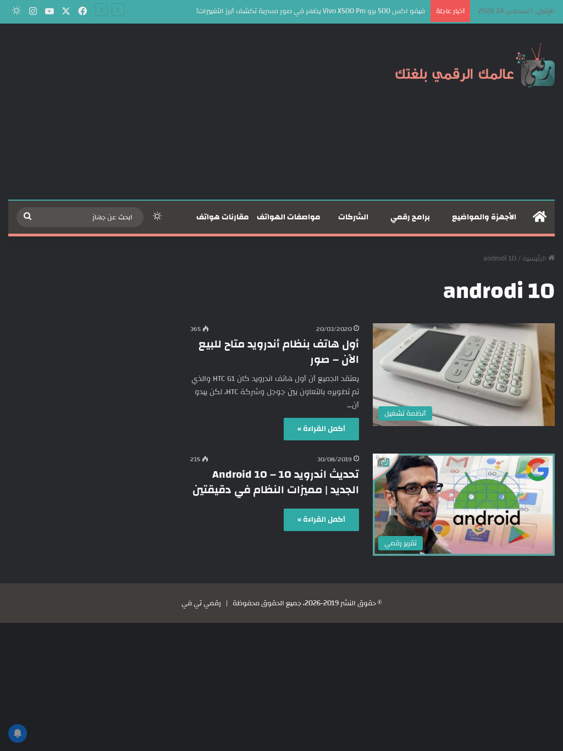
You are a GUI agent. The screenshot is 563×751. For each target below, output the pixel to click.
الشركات (353, 217)
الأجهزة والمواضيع (484, 217)
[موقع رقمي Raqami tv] (475, 65)
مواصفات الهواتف (289, 217)
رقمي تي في (201, 603)
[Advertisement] (187, 112)
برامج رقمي (410, 217)
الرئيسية (535, 258)
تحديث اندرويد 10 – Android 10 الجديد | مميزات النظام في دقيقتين (275, 482)
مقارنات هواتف (222, 217)
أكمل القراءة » (321, 429)
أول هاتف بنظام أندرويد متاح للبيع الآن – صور (278, 351)
